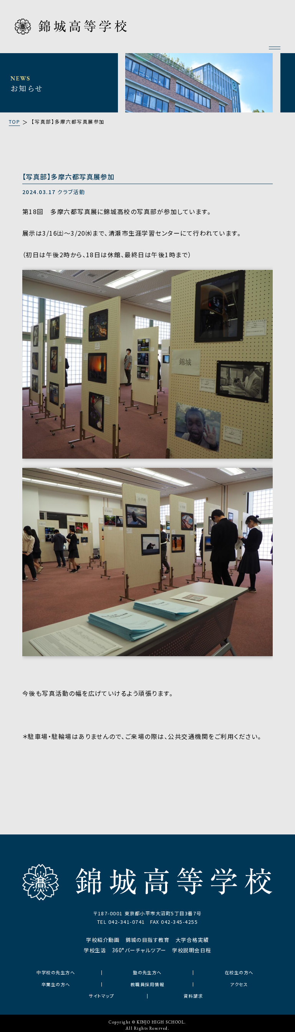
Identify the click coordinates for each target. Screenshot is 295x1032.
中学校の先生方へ (55, 972)
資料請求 (193, 996)
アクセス (239, 984)
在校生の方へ (239, 972)
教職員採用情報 (147, 984)
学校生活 (95, 950)
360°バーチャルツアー (139, 950)
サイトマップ (101, 996)
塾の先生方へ (147, 972)
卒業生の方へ (55, 984)
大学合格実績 (192, 939)
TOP (14, 121)
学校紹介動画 (102, 939)
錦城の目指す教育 (148, 939)
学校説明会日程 (191, 950)
